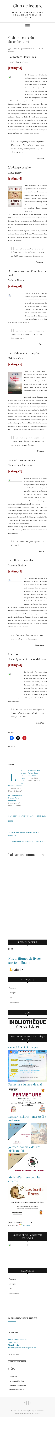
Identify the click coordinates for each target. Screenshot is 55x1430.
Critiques (24, 816)
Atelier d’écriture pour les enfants (24, 1179)
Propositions (14, 1002)
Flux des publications (16, 1381)
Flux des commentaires (17, 1385)
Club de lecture (27, 6)
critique (41, 816)
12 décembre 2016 (29, 49)
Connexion (13, 1377)
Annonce (12, 988)
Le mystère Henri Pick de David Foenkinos (34, 773)
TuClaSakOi (14, 49)
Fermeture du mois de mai (25, 1084)
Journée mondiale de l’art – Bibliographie (25, 1148)
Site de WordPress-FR (17, 1390)
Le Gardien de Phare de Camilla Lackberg (29, 841)
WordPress (35, 1413)
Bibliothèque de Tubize (22, 1318)
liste (32, 816)
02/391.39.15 (13, 1345)
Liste (10, 821)
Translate (26, 1225)
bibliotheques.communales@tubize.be (22, 1348)
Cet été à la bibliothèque (23, 1047)
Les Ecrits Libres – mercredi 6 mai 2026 (27, 1118)
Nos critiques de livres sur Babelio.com (24, 960)
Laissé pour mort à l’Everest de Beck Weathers (23, 834)
